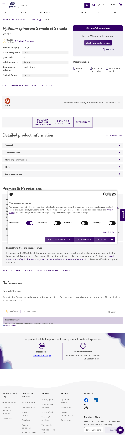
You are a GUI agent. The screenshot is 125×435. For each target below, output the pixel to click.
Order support (9, 402)
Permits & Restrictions (63, 122)
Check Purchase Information (98, 42)
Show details (108, 232)
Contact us (66, 420)
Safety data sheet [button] (114, 69)
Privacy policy (48, 399)
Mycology (36, 19)
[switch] (57, 223)
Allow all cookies (104, 239)
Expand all (116, 136)
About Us (117, 12)
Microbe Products (46, 12)
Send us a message (42, 355)
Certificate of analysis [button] (97, 69)
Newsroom (66, 407)
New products (28, 402)
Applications (6, 12)
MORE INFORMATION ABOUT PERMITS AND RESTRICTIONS (35, 270)
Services (65, 12)
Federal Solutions (83, 12)
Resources (101, 12)
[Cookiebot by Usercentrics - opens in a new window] (105, 194)
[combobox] (51, 5)
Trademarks (47, 425)
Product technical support (6, 410)
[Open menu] (3, 5)
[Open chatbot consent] (120, 430)
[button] (87, 5)
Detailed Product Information (43, 122)
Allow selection (83, 239)
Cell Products (26, 12)
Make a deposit (29, 433)
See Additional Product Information (26, 85)
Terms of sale (48, 412)
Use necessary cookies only (59, 239)
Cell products (28, 407)
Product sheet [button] (80, 69)
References (83, 122)
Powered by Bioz (10, 326)
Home (5, 19)
